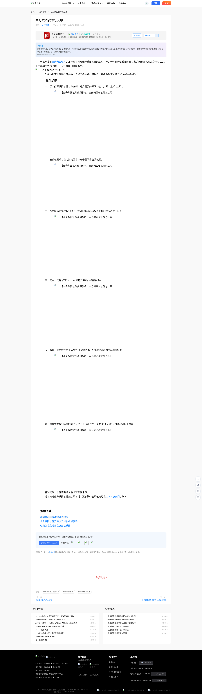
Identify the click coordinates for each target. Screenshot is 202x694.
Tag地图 (47, 670)
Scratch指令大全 (41, 630)
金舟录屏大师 (113, 667)
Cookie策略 (57, 667)
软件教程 (42, 12)
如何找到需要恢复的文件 (45, 637)
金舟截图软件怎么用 (51, 592)
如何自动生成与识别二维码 (54, 517)
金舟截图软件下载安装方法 (118, 630)
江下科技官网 (113, 496)
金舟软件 (42, 25)
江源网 (57, 677)
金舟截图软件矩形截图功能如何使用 (121, 616)
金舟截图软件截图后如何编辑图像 (154, 600)
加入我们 (64, 663)
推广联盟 (56, 663)
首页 (33, 12)
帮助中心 (111, 3)
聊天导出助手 (113, 677)
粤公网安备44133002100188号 (64, 692)
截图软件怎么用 (84, 592)
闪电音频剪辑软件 (115, 672)
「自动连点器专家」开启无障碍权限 (49, 633)
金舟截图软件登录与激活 (117, 633)
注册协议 (39, 667)
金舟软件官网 (47, 677)
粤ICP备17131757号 (81, 690)
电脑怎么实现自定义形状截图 (55, 525)
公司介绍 (39, 663)
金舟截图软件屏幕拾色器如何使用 (120, 620)
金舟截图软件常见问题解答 (118, 626)
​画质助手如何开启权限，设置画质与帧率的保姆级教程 (56, 623)
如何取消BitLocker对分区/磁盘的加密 (49, 626)
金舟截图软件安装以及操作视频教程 (59, 521)
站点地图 (39, 670)
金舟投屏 (112, 662)
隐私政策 (47, 667)
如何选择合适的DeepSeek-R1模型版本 (50, 620)
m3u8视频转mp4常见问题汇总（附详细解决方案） (55, 616)
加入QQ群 (160, 674)
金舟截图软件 (59, 61)
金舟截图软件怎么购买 (44, 600)
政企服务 (122, 3)
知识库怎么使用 (41, 640)
